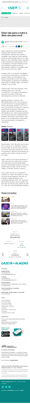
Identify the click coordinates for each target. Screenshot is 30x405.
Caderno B (15, 13)
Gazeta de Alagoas (5, 300)
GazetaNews (4, 311)
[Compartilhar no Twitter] (19, 46)
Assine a (6, 13)
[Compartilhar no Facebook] (17, 46)
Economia (27, 13)
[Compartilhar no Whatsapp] (22, 46)
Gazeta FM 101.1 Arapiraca (7, 306)
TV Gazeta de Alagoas (6, 303)
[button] (28, 8)
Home (2, 17)
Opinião (6, 17)
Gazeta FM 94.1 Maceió (6, 305)
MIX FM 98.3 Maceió (6, 301)
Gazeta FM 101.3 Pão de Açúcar (8, 309)
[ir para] (17, 332)
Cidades (21, 13)
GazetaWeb (4, 308)
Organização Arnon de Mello (8, 312)
